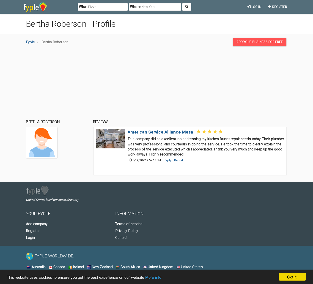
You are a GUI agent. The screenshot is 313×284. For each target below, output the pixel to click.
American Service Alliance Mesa (160, 132)
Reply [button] (167, 160)
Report (178, 160)
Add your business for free (259, 42)
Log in (256, 7)
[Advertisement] (156, 83)
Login (30, 237)
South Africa (130, 267)
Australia (38, 267)
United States (191, 267)
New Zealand (102, 267)
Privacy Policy (126, 231)
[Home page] (35, 7)
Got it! (292, 277)
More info (153, 277)
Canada (58, 267)
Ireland (78, 267)
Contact (121, 237)
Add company (37, 224)
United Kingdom (160, 267)
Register (279, 7)
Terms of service (129, 224)
